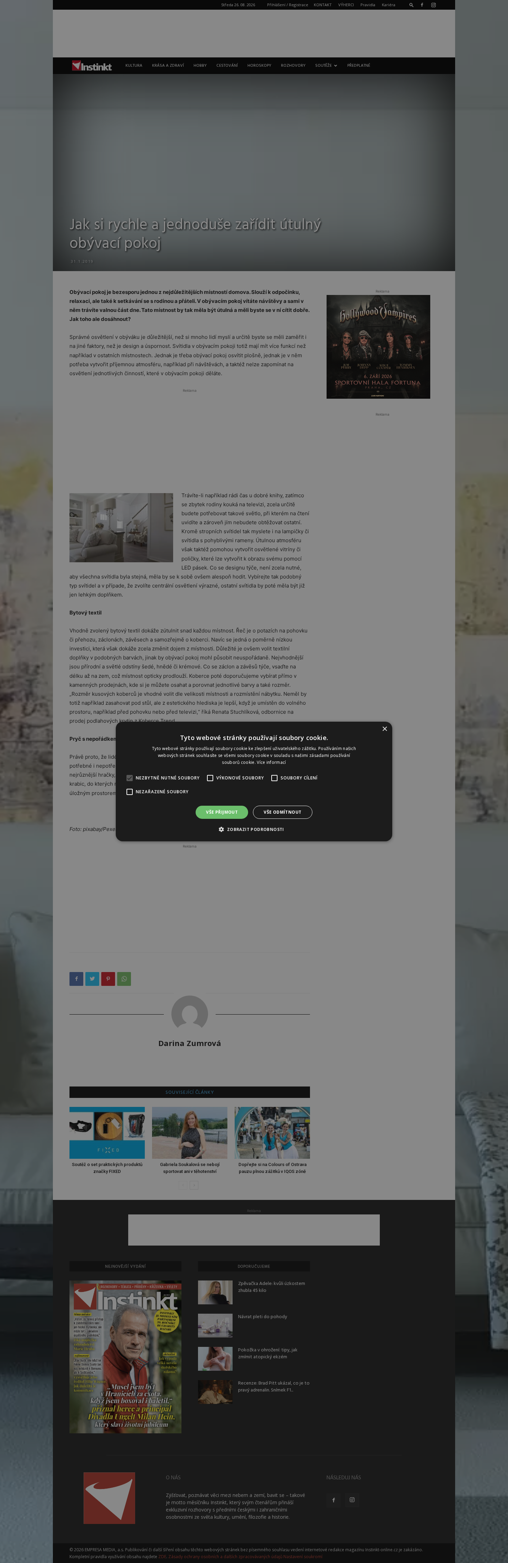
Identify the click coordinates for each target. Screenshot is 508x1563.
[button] (254, 829)
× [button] (384, 729)
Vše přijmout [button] (222, 812)
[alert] (254, 781)
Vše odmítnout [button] (282, 812)
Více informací (271, 762)
